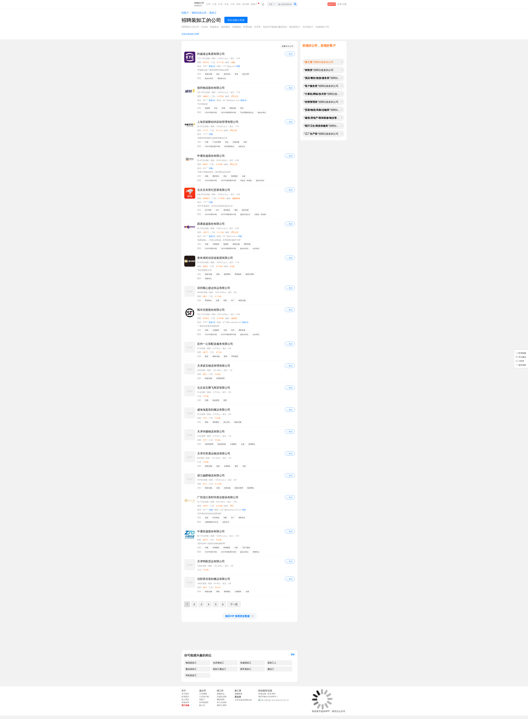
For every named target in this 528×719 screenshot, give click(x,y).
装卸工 (213, 12)
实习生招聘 (221, 702)
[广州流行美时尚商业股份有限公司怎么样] (189, 500)
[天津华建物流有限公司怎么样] (189, 434)
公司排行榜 (204, 696)
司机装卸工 (191, 675)
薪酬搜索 (238, 693)
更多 (293, 654)
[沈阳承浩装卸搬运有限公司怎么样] (189, 582)
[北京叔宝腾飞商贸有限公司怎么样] (189, 390)
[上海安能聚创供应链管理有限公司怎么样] (189, 125)
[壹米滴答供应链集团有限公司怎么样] (189, 261)
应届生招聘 (221, 696)
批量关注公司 (287, 46)
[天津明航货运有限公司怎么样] (189, 564)
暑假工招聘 (221, 705)
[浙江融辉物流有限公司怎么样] (189, 478)
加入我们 (185, 699)
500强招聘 (203, 702)
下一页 (234, 604)
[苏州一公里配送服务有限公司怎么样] (189, 347)
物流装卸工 (191, 663)
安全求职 (271, 693)
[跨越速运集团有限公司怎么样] (189, 57)
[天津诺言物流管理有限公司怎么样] (189, 368)
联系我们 (185, 696)
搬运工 (271, 669)
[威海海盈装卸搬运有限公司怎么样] (189, 412)
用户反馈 (185, 705)
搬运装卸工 (191, 669)
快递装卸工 (245, 663)
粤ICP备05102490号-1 (268, 696)
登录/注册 (341, 4)
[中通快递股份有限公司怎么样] (189, 534)
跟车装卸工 (245, 669)
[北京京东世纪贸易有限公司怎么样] (189, 193)
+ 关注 (290, 53)
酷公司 (202, 705)
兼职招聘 (221, 699)
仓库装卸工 (218, 663)
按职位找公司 (199, 12)
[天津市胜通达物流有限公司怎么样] (189, 456)
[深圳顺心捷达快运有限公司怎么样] (189, 291)
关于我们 (185, 693)
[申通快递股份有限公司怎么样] (189, 159)
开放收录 (185, 702)
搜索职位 (221, 693)
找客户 (185, 12)
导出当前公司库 (236, 20)
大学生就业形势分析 (243, 699)
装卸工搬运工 (219, 669)
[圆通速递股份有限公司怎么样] (189, 227)
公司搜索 (203, 693)
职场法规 (262, 693)
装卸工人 (272, 663)
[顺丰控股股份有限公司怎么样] (189, 313)
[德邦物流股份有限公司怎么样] (189, 91)
